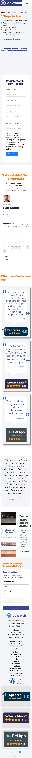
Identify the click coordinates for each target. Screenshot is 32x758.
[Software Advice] (16, 718)
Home (3, 12)
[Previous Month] (21, 223)
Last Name (10, 112)
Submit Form (12, 154)
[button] (27, 3)
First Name (10, 101)
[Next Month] (26, 223)
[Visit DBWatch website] (11, 2)
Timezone (6, 256)
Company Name (12, 123)
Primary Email (11, 90)
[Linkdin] (12, 752)
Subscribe (16, 608)
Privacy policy (8, 582)
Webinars (25, 551)
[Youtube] (20, 752)
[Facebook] (16, 752)
